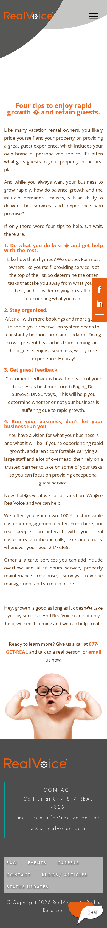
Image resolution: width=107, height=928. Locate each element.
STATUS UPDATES (28, 887)
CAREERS (68, 863)
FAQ (12, 863)
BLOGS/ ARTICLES (65, 875)
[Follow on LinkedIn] (99, 303)
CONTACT (19, 875)
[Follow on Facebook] (99, 289)
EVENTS (37, 863)
